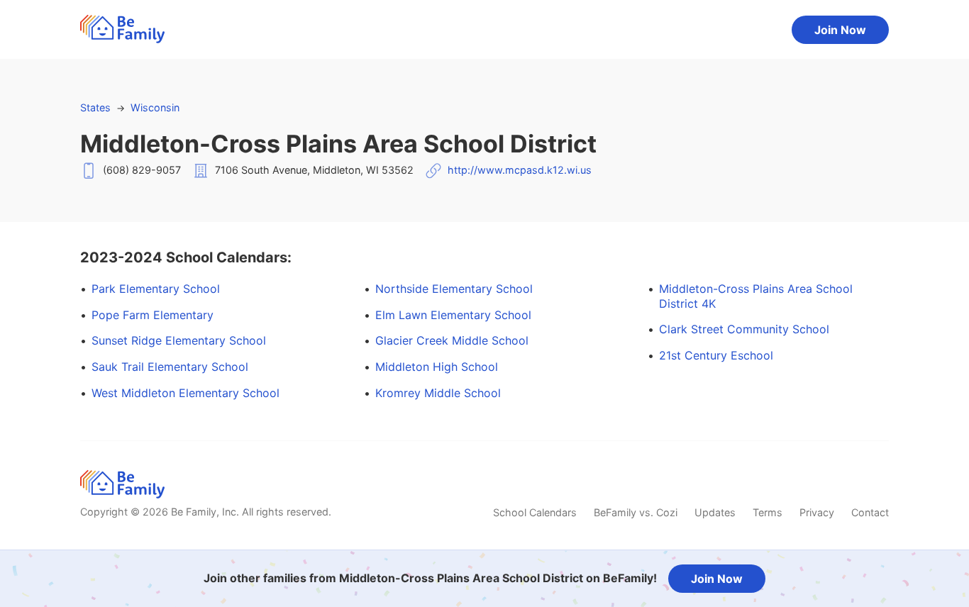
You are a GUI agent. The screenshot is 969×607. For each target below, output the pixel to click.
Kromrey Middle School (438, 393)
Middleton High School (436, 367)
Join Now (840, 30)
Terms (767, 512)
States (95, 107)
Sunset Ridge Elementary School (179, 340)
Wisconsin (155, 107)
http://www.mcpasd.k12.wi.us (520, 170)
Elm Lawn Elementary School (453, 315)
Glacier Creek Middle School (451, 340)
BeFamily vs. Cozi (635, 512)
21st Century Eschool (716, 355)
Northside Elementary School (454, 289)
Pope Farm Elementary (153, 315)
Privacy (816, 512)
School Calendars (535, 512)
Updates (715, 512)
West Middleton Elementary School (185, 393)
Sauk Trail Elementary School (170, 367)
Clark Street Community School (744, 329)
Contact (870, 512)
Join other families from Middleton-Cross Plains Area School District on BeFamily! (430, 578)
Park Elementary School (156, 289)
